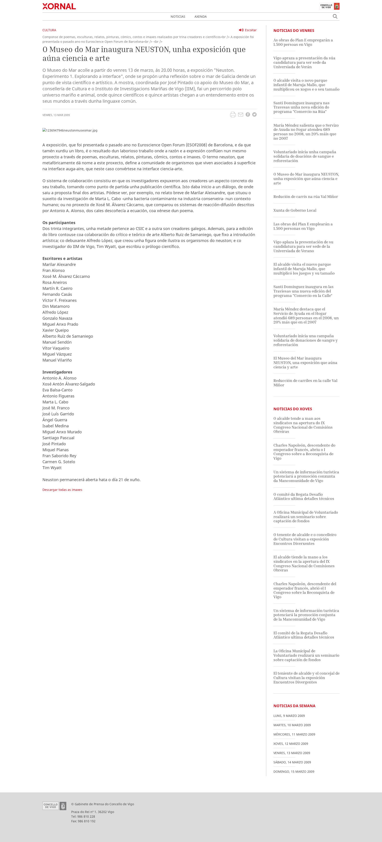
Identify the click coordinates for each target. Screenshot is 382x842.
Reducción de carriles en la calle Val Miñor (305, 382)
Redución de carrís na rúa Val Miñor (305, 196)
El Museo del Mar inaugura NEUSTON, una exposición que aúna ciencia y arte (305, 362)
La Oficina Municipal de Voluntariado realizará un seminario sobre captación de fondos (306, 655)
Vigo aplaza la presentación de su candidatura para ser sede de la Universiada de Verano (303, 246)
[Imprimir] (233, 115)
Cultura (49, 30)
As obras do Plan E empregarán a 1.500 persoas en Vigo (303, 42)
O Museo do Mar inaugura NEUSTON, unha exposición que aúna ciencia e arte (306, 178)
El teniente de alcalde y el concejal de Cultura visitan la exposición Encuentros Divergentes (306, 677)
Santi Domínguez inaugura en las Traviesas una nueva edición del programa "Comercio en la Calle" (303, 291)
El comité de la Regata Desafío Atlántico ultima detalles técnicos (303, 635)
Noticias (178, 16)
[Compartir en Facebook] (248, 115)
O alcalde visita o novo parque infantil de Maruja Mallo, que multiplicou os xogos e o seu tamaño (306, 84)
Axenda (201, 16)
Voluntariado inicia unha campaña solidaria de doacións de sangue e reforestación (304, 156)
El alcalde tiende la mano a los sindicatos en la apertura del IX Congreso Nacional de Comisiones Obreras (304, 563)
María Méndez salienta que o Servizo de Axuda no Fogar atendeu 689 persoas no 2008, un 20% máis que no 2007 (306, 132)
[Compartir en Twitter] (254, 115)
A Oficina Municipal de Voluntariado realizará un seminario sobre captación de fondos (305, 516)
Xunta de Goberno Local (294, 210)
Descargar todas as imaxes (62, 490)
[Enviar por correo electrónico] (240, 115)
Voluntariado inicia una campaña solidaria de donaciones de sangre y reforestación (305, 340)
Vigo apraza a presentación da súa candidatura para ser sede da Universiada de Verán (304, 62)
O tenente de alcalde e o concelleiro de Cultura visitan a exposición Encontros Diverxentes (304, 539)
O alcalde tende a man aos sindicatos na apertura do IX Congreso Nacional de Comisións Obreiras (303, 425)
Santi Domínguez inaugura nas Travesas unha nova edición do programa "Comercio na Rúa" (301, 107)
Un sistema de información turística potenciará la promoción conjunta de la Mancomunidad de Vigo (306, 614)
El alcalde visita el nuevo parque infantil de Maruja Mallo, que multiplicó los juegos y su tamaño (304, 268)
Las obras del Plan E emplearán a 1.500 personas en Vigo (303, 226)
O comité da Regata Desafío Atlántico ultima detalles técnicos (303, 496)
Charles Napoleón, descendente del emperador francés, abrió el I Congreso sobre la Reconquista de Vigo (304, 590)
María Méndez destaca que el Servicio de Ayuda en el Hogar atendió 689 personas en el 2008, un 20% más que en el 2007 (306, 315)
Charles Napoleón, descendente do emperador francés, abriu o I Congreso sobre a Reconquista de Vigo (304, 452)
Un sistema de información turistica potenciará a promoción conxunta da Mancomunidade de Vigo (306, 476)
